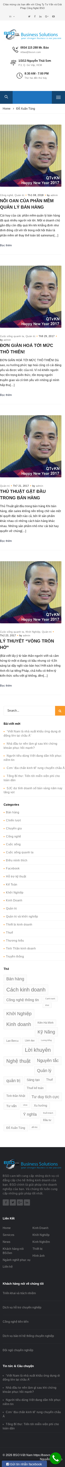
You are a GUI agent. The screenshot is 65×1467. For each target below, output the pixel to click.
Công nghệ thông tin (22, 1000)
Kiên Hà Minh (45, 1022)
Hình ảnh (38, 1255)
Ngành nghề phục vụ (16, 1259)
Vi (10, 16)
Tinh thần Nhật (15, 1095)
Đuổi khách (48, 1113)
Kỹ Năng (46, 1031)
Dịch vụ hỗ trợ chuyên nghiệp (22, 1307)
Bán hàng (12, 812)
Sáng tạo (33, 1080)
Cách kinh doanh (26, 990)
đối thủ (34, 1127)
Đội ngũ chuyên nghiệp (18, 1350)
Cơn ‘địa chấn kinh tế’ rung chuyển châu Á (36, 767)
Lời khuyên (38, 1050)
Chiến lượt (13, 820)
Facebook (13, 868)
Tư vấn (11, 1106)
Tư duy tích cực (45, 1096)
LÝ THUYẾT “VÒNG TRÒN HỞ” (27, 644)
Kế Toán (11, 884)
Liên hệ (8, 1266)
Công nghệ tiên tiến (16, 1321)
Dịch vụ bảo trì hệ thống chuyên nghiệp (28, 1335)
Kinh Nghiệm (41, 1241)
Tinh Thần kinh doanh (21, 948)
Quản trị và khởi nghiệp (22, 916)
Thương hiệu (15, 940)
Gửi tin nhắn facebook (25, 1464)
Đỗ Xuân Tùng (15, 1127)
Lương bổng (46, 1040)
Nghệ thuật (18, 1061)
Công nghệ (6, 195)
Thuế (9, 932)
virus (25, 1105)
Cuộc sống (13, 844)
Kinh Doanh (14, 900)
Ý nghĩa (30, 1114)
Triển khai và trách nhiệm (19, 1293)
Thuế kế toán (35, 1088)
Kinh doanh (18, 1024)
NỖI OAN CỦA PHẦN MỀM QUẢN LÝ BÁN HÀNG (27, 203)
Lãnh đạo (29, 1040)
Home (7, 1228)
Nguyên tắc (48, 1060)
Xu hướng (40, 1105)
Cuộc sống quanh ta (12, 336)
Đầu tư (47, 1120)
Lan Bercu (12, 1040)
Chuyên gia (14, 828)
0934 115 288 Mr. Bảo (34, 47)
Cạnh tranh (50, 998)
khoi (47, 1005)
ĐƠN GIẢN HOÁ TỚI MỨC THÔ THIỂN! (26, 348)
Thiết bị (37, 1248)
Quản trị (19, 195)
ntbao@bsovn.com (30, 52)
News (6, 1241)
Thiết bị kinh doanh (19, 924)
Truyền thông (15, 956)
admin (54, 195)
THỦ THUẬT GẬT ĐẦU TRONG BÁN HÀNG (23, 494)
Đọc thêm (6, 245)
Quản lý (44, 1070)
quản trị (13, 1080)
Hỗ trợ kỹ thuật (16, 876)
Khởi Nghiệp (33, 631)
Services (8, 1234)
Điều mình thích (16, 860)
